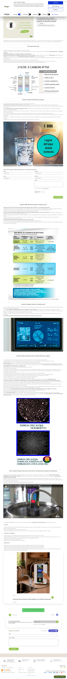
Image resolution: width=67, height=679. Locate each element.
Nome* (4, 171)
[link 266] (64, 667)
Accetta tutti (55, 2)
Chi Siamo (20, 667)
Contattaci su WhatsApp (60, 676)
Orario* (41, 184)
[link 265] (63, 667)
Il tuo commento (12, 637)
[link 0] (6, 14)
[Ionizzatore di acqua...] (33, 572)
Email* (4, 176)
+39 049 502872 (59, 660)
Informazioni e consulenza (23, 672)
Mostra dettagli (55, 14)
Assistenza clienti (21, 669)
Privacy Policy (46, 188)
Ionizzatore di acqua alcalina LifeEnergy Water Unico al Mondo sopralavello (32, 599)
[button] (33, 610)
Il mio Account (30, 667)
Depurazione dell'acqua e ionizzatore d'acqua (46, 25)
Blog (19, 670)
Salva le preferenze (55, 6)
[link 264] (61, 667)
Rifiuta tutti (56, 9)
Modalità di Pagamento (31, 670)
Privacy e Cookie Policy (31, 675)
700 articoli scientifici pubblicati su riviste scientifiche (18, 309)
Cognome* (36, 171)
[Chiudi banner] (65, 1)
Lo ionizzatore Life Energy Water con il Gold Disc (11, 522)
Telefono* (41, 182)
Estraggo (41, 23)
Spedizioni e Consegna (31, 669)
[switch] (29, 14)
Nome (10, 633)
